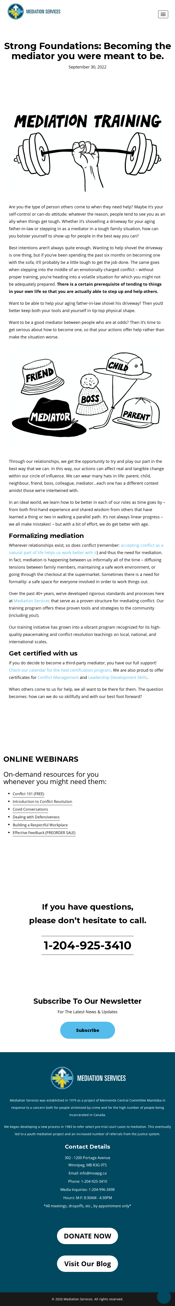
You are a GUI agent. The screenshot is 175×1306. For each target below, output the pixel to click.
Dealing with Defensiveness (36, 816)
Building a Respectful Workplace (40, 824)
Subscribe (87, 1030)
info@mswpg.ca (93, 1173)
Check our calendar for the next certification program (60, 670)
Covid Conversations (30, 809)
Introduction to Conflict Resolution (42, 801)
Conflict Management (58, 677)
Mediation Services (32, 600)
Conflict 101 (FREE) (28, 793)
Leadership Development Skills (117, 677)
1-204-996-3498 (102, 1189)
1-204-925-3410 (87, 945)
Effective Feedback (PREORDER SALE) (44, 832)
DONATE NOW (87, 1235)
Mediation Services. (78, 1299)
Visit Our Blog (87, 1263)
